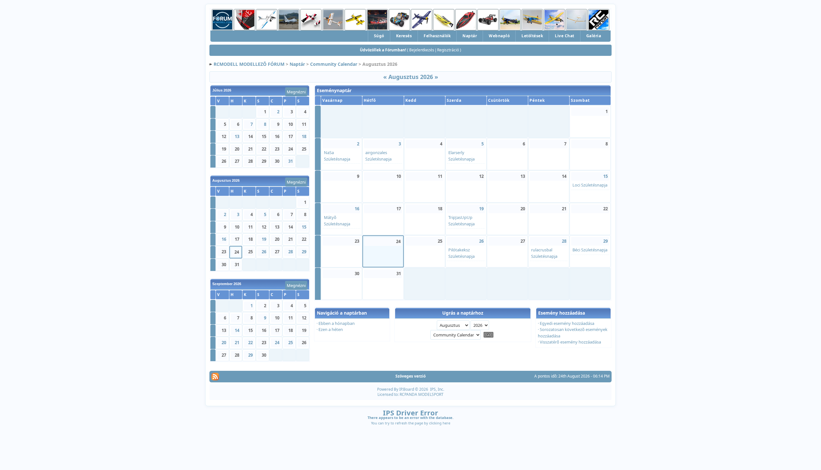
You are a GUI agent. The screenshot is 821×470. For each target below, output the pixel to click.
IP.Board (406, 389)
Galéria (593, 36)
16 (224, 239)
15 (304, 227)
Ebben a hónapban (336, 323)
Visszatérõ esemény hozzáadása (570, 342)
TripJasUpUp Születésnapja (461, 220)
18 (304, 136)
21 (237, 342)
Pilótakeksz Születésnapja (461, 253)
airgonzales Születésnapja (378, 156)
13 (237, 136)
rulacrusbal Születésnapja (544, 253)
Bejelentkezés (421, 50)
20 (224, 342)
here (446, 423)
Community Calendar (333, 64)
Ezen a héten (330, 329)
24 (277, 342)
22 (250, 342)
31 (290, 161)
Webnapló (499, 36)
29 (304, 252)
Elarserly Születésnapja (461, 156)
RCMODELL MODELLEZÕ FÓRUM (249, 64)
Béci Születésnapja (589, 250)
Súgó (379, 36)
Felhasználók (437, 36)
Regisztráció (448, 50)
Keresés (404, 36)
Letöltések (532, 36)
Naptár (469, 36)
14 (237, 330)
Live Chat (564, 36)
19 (264, 239)
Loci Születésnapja (589, 185)
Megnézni (296, 92)
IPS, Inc (436, 389)
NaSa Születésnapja (337, 156)
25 (290, 342)
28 (290, 252)
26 (264, 252)
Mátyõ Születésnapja (337, 220)
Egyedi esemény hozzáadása (567, 323)
